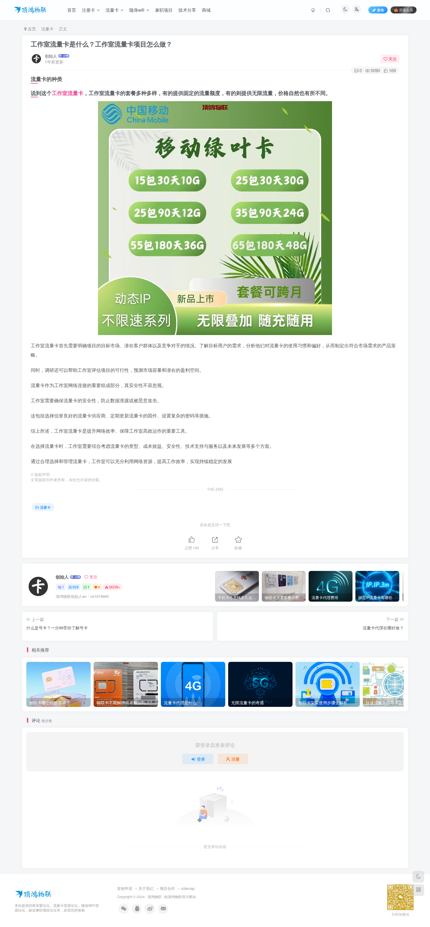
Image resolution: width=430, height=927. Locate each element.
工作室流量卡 (67, 93)
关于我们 (146, 888)
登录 (201, 759)
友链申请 (124, 888)
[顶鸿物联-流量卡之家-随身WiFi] (33, 893)
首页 (31, 29)
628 (76, 586)
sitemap (188, 888)
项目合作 (167, 888)
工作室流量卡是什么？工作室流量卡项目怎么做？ (101, 44)
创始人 (51, 56)
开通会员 (406, 9)
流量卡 (47, 29)
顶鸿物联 (154, 896)
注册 (235, 759)
